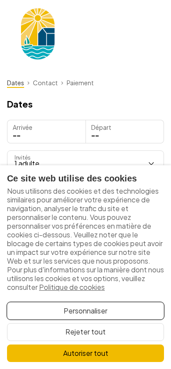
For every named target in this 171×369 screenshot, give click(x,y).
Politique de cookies (72, 287)
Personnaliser (85, 310)
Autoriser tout (85, 353)
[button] (125, 131)
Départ (101, 127)
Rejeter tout (85, 331)
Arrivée (22, 127)
